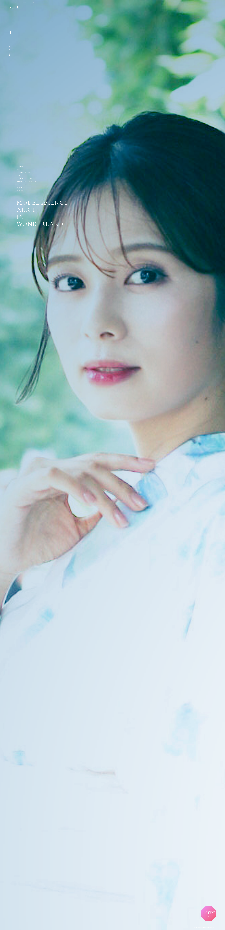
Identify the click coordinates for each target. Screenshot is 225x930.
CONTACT (21, 191)
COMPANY (21, 188)
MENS (19, 170)
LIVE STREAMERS (24, 173)
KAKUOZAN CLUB (24, 179)
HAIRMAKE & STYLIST (26, 182)
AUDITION (21, 185)
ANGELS (20, 176)
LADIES (20, 167)
